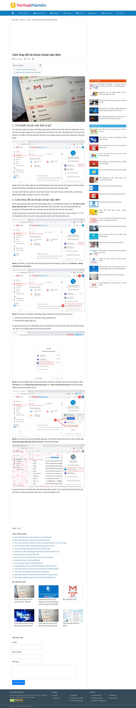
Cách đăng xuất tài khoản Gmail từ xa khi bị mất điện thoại (34, 577)
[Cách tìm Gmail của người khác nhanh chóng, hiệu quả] (94, 155)
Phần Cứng (108, 13)
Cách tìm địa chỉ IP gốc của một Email (111, 242)
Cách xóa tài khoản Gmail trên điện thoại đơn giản (32, 540)
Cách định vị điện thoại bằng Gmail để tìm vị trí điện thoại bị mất (36, 551)
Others (121, 13)
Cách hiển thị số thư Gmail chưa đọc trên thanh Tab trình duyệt (36, 569)
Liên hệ (55, 695)
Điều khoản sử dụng (77, 698)
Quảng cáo (56, 698)
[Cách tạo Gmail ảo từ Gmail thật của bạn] (94, 196)
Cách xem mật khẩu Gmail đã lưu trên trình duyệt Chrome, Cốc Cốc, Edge (40, 543)
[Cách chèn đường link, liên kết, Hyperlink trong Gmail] (94, 147)
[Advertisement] (90, 4)
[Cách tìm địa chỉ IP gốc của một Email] (94, 244)
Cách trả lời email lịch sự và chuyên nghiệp (112, 169)
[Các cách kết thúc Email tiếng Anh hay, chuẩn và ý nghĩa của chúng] (94, 220)
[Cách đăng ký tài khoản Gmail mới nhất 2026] (94, 285)
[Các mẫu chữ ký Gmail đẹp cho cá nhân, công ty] (94, 131)
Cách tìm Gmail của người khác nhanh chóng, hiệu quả (33, 557)
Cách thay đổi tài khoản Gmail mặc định (111, 275)
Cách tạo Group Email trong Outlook (110, 186)
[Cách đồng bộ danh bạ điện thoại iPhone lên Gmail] (94, 252)
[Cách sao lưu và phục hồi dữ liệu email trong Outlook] (94, 236)
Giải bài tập (113, 695)
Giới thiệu (74, 695)
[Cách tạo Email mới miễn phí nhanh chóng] (94, 228)
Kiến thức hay (114, 698)
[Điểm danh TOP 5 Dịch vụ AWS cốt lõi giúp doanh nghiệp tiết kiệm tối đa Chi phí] (94, 110)
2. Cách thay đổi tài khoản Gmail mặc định (27, 72)
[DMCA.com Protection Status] (16, 700)
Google (20, 59)
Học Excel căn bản (97, 698)
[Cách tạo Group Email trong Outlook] (94, 188)
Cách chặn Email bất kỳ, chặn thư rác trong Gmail (31, 572)
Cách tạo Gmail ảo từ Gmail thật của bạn (112, 194)
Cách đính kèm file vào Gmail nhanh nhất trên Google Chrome (36, 574)
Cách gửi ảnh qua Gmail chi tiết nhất (27, 560)
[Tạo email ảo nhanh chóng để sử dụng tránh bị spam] (94, 139)
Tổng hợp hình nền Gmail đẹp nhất (26, 554)
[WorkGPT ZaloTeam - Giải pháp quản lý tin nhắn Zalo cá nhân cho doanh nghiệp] (94, 86)
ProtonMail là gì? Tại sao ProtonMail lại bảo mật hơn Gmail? (35, 566)
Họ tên (14, 642)
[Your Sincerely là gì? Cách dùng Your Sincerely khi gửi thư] (94, 180)
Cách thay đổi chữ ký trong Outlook (110, 202)
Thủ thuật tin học (96, 695)
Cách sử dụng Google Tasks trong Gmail (28, 563)
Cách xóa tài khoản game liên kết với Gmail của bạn (32, 549)
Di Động (68, 13)
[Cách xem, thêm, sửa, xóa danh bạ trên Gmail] (94, 260)
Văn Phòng (24, 13)
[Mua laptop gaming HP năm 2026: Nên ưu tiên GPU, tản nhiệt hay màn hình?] (94, 118)
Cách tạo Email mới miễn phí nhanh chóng (112, 226)
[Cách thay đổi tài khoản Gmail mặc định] (94, 277)
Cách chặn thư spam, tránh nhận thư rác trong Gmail (32, 537)
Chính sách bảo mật (77, 700)
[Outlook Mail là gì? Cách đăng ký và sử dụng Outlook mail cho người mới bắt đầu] (94, 268)
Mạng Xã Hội (41, 13)
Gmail (19, 528)
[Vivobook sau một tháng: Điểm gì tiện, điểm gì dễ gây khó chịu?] (94, 94)
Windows (55, 13)
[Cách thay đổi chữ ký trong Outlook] (94, 204)
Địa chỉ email (16, 652)
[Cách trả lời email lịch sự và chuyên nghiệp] (94, 171)
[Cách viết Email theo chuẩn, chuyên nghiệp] (94, 212)
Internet (93, 13)
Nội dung (15, 662)
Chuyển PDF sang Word (99, 700)
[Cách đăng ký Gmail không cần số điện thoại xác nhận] (94, 163)
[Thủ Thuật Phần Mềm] (29, 5)
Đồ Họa (81, 13)
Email (15, 59)
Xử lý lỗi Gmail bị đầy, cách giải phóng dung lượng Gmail (34, 546)
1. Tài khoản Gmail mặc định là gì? (25, 69)
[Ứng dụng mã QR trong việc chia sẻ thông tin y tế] (94, 102)
